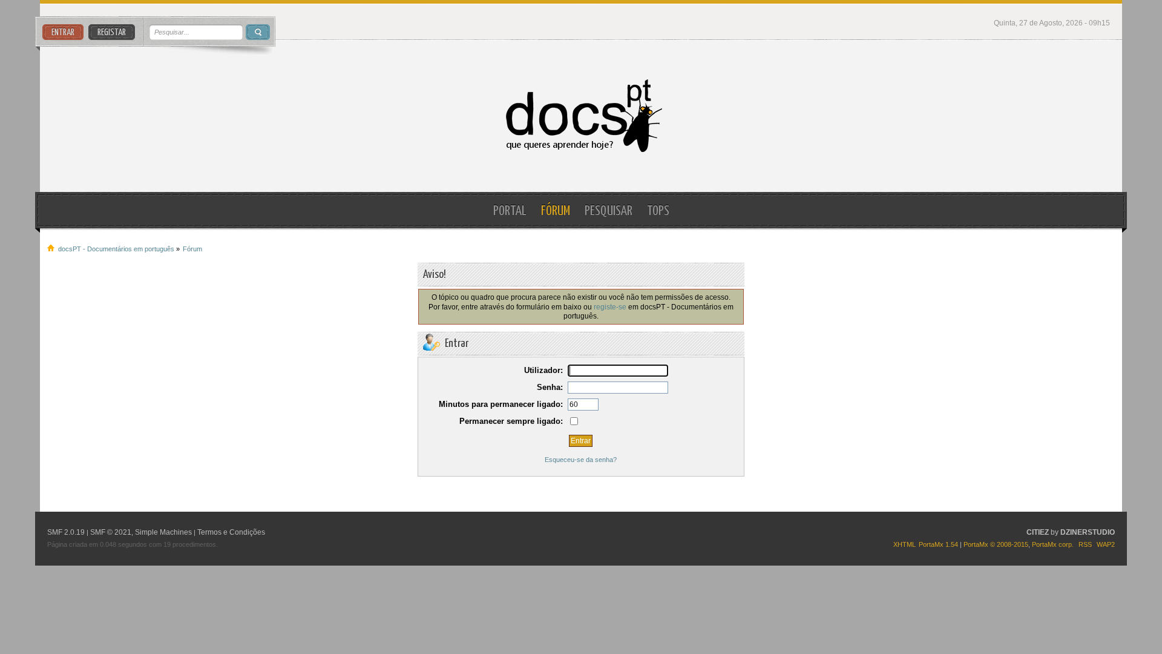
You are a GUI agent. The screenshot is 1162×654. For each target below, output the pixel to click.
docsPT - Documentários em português (580, 116)
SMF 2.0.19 (66, 532)
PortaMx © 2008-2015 (995, 544)
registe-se (610, 307)
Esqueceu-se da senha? (581, 459)
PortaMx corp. (1053, 544)
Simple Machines (163, 532)
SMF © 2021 (110, 532)
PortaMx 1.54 (938, 544)
